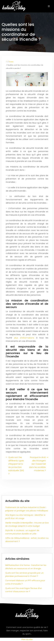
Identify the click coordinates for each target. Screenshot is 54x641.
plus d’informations (24, 337)
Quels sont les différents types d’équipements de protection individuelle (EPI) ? (16, 465)
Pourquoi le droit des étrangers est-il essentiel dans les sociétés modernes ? (37, 464)
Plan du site (27, 639)
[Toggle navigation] (49, 6)
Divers (11, 62)
